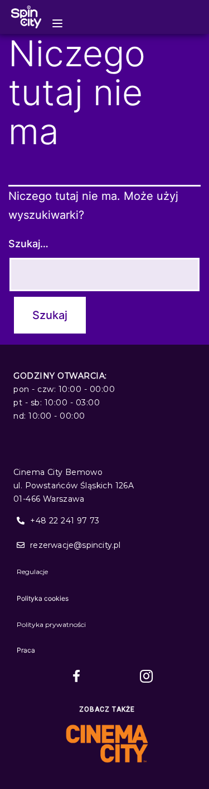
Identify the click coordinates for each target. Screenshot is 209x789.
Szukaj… (28, 243)
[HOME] (26, 17)
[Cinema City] (107, 744)
